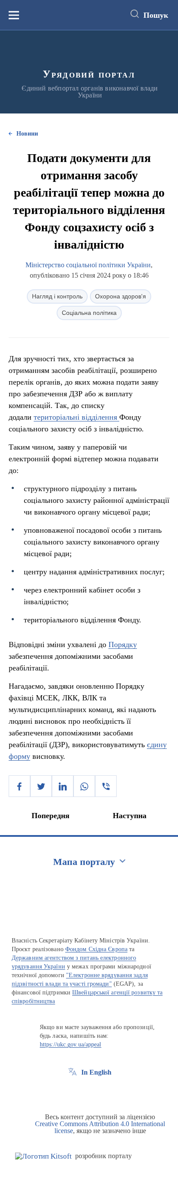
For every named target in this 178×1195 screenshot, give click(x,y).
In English (96, 1072)
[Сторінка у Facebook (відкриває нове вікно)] (72, 1092)
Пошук (155, 15)
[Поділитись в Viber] (105, 786)
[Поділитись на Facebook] (19, 786)
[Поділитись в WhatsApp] (84, 786)
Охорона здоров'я (120, 296)
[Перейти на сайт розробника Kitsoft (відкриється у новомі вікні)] (43, 1156)
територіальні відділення (76, 417)
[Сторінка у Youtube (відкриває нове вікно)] (104, 1092)
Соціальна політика (89, 312)
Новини (27, 133)
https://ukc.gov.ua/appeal (71, 1044)
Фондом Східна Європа (96, 949)
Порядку (122, 644)
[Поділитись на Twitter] (41, 786)
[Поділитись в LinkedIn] (62, 786)
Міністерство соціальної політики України (88, 265)
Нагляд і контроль (57, 296)
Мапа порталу (84, 861)
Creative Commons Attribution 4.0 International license (100, 1127)
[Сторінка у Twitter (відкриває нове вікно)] (88, 1092)
